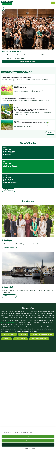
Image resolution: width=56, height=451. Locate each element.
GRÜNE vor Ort (20, 339)
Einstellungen (28, 445)
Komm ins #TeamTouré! (28, 62)
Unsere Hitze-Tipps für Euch (20, 87)
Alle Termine (8, 190)
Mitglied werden (9, 334)
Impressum (32, 448)
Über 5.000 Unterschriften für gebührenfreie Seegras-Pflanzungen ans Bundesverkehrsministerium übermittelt (30, 109)
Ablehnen (28, 441)
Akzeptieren (28, 436)
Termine (23, 334)
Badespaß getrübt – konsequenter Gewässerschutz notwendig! (16, 77)
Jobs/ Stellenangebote (39, 339)
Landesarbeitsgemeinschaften (42, 334)
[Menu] (53, 2)
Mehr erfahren (9, 247)
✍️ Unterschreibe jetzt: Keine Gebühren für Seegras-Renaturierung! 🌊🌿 (31, 123)
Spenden (6, 339)
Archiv (50, 133)
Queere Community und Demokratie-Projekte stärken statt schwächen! (18, 98)
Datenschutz (25, 448)
